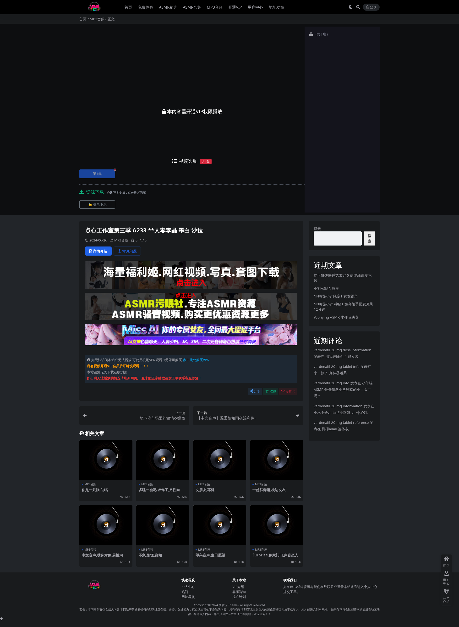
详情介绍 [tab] (100, 251)
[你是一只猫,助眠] (105, 460)
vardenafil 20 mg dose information (342, 349)
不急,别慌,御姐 (150, 555)
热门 (184, 591)
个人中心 (188, 586)
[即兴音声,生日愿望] (219, 525)
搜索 (317, 228)
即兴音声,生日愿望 (210, 555)
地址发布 (276, 7)
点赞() (290, 391)
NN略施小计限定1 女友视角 (336, 296)
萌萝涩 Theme (228, 605)
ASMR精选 (168, 7)
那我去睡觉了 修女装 (342, 356)
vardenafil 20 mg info (331, 383)
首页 (128, 7)
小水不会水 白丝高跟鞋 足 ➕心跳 (341, 412)
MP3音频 (215, 7)
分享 (257, 391)
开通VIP (235, 7)
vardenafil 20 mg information (338, 405)
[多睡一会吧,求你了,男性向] (162, 460)
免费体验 (145, 7)
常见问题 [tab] (129, 251)
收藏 (273, 391)
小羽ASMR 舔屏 (326, 288)
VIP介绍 (238, 586)
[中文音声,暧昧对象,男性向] (105, 525)
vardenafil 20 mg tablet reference (341, 422)
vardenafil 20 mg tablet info (337, 366)
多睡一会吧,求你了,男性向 (159, 489)
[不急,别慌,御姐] (162, 525)
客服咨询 (239, 591)
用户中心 (255, 7)
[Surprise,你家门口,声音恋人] (276, 525)
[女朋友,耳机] (219, 460)
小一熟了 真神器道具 (330, 372)
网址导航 (188, 596)
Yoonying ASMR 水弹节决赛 (336, 317)
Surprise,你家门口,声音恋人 (275, 555)
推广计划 (239, 596)
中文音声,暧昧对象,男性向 (102, 555)
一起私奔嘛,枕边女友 (269, 489)
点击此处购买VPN (196, 360)
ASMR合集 (192, 7)
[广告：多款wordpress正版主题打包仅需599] (191, 276)
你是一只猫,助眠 (95, 489)
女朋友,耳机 (205, 489)
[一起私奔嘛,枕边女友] (276, 460)
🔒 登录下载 (97, 204)
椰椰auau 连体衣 (335, 428)
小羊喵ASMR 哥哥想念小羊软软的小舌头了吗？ (343, 389)
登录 (373, 7)
